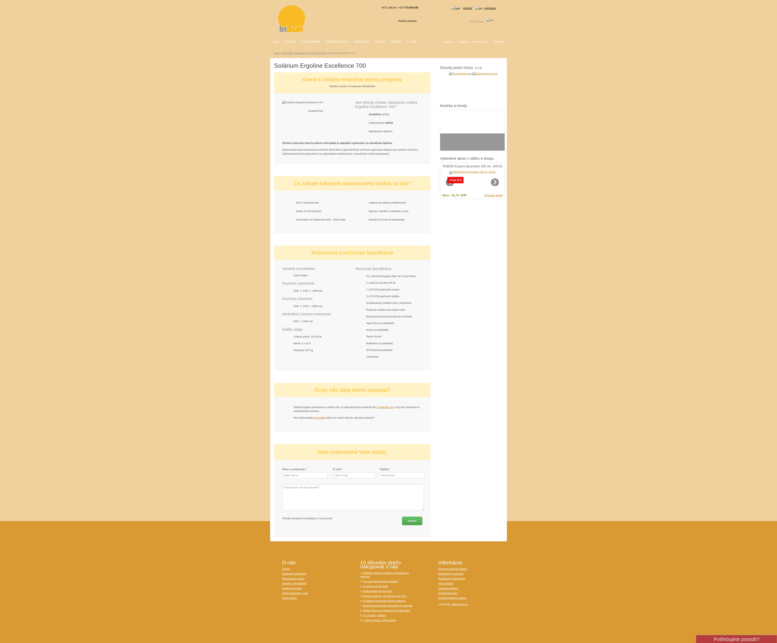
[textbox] (472, 21)
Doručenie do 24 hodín (375, 586)
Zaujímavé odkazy (448, 588)
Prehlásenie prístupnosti (451, 578)
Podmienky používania (450, 573)
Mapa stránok (445, 583)
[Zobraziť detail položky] (472, 172)
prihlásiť (467, 8)
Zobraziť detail (493, 195)
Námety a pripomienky (294, 583)
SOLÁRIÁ (287, 53)
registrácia (490, 8)
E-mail (337, 469)
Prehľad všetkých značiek (452, 598)
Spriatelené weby (447, 593)
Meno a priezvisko (294, 469)
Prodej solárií (289, 598)
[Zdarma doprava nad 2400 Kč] (467, 73)
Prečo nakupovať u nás (295, 593)
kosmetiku (320, 417)
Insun (277, 53)
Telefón (384, 469)
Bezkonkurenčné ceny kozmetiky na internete (388, 605)
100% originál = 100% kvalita (380, 620)
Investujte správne (292, 588)
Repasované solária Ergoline (310, 53)
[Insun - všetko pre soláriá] (291, 18)
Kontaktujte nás (385, 407)
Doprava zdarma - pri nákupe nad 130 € (385, 596)
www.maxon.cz (460, 604)
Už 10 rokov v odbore (374, 615)
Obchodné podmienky (294, 573)
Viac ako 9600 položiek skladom (380, 581)
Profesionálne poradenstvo (378, 591)
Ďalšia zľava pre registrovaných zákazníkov (387, 610)
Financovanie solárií (293, 578)
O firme (286, 569)
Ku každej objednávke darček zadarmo (384, 601)
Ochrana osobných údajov (452, 569)
